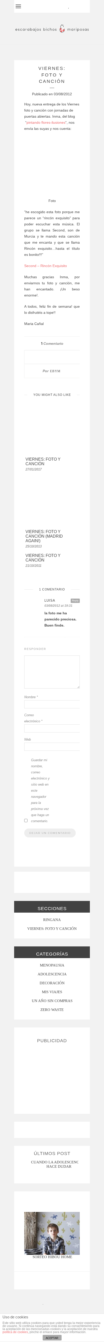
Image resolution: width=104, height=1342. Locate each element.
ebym (55, 371)
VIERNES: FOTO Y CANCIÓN (52, 929)
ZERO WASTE (52, 1010)
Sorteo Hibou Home (52, 1257)
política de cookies (15, 1332)
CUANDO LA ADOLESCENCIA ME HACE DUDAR (60, 1164)
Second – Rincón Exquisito (45, 266)
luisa (49, 600)
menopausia (52, 965)
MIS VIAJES (52, 992)
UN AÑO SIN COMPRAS (52, 1001)
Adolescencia (52, 974)
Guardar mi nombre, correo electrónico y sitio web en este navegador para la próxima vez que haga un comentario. (40, 790)
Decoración (52, 983)
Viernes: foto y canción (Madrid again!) (44, 536)
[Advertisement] (52, 1076)
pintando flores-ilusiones (46, 122)
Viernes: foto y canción (43, 461)
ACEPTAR (52, 1337)
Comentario (52, 343)
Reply (75, 600)
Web (27, 739)
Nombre (31, 697)
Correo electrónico (33, 718)
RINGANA (52, 920)
